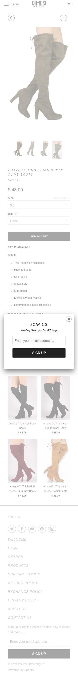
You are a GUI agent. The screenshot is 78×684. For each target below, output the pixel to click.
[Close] (69, 318)
